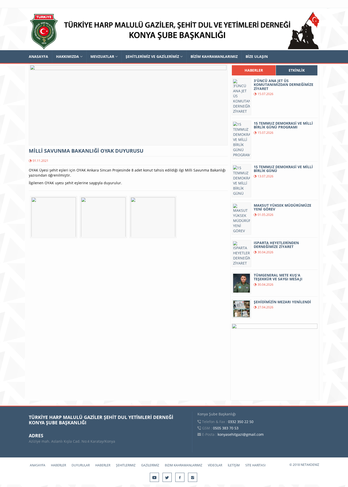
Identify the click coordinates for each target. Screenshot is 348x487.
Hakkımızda (67, 56)
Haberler (58, 465)
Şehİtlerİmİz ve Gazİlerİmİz (152, 56)
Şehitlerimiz (126, 465)
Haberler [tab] (254, 70)
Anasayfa (38, 56)
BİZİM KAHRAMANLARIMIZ (214, 56)
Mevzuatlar (102, 56)
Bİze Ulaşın (257, 56)
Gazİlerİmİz (150, 465)
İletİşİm (234, 465)
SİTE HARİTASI (255, 465)
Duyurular (81, 465)
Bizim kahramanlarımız (183, 465)
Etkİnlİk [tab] (297, 70)
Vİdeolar (215, 465)
